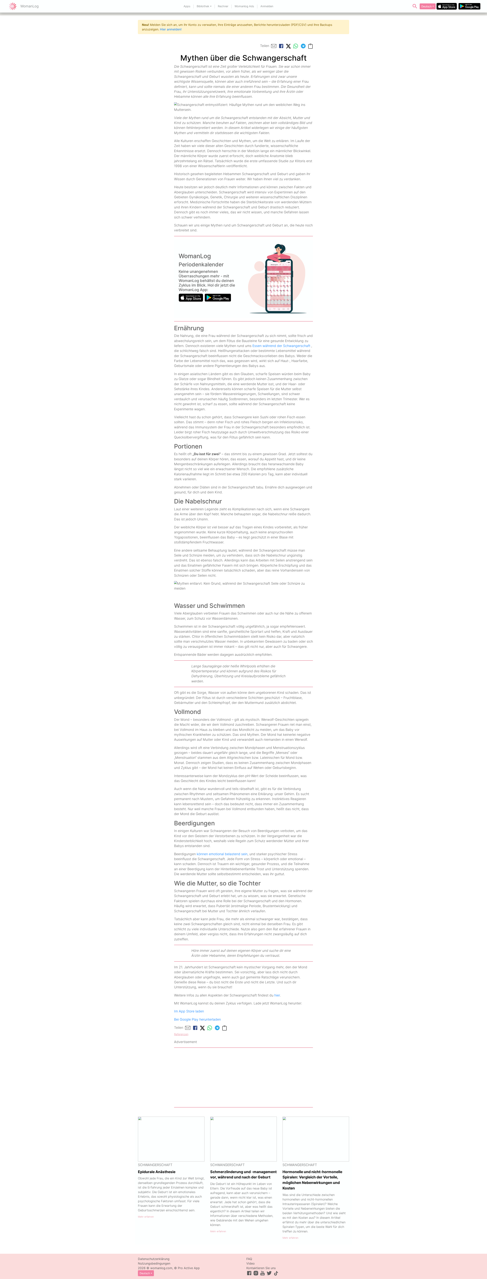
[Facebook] (281, 46)
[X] (288, 45)
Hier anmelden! (170, 29)
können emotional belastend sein (222, 854)
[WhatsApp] (295, 46)
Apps (187, 6)
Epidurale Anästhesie (156, 1171)
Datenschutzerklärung (153, 1259)
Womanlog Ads (244, 6)
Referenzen (181, 1034)
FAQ (249, 1259)
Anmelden (266, 6)
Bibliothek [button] (203, 6)
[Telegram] (303, 46)
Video (250, 1263)
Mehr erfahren (146, 1216)
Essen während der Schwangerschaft (281, 346)
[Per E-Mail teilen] (273, 46)
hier (277, 995)
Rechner (223, 6)
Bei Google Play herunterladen (197, 1019)
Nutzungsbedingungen (154, 1263)
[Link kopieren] (310, 45)
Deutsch (426, 6)
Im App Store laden (189, 1011)
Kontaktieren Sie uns (261, 1268)
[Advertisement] (243, 1077)
